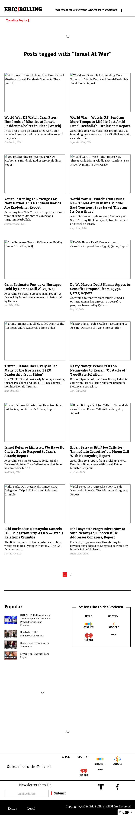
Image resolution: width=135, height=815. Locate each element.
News (73, 10)
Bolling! (61, 10)
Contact (111, 10)
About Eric (96, 10)
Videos (83, 10)
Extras (12, 808)
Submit (60, 793)
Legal (31, 808)
